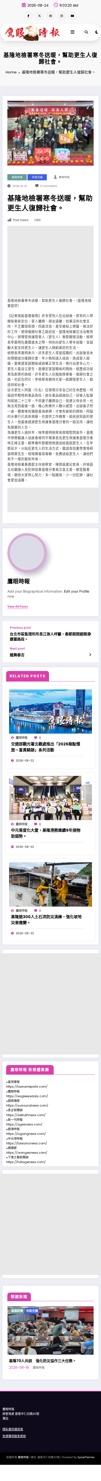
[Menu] (72, 32)
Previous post (20, 627)
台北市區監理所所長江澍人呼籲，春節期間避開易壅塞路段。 (50, 636)
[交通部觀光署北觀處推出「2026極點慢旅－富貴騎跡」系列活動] (50, 711)
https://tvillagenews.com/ (26, 1162)
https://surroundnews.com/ (27, 1105)
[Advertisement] (50, 262)
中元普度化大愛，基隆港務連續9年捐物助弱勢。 (45, 833)
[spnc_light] (96, 32)
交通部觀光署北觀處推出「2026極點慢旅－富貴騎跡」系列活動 (45, 747)
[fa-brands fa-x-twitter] (39, 15)
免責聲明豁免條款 (14, 1451)
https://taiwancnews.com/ (26, 1143)
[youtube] (72, 15)
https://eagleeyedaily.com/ (27, 1096)
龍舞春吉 (17, 654)
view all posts (17, 606)
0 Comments (48, 186)
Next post (17, 648)
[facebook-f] (28, 15)
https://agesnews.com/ (24, 1124)
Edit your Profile (76, 591)
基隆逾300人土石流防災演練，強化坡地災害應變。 (46, 920)
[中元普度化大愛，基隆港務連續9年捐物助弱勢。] (50, 798)
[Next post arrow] (90, 655)
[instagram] (61, 15)
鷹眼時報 (64, 177)
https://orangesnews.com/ (26, 1153)
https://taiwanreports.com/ (27, 1086)
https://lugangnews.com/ (26, 1134)
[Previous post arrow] (90, 634)
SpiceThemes (86, 1472)
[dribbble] (50, 15)
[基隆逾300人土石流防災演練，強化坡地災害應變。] (50, 884)
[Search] (86, 32)
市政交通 (37, 177)
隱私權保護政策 (12, 1444)
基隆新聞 (17, 177)
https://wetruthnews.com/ (26, 1115)
